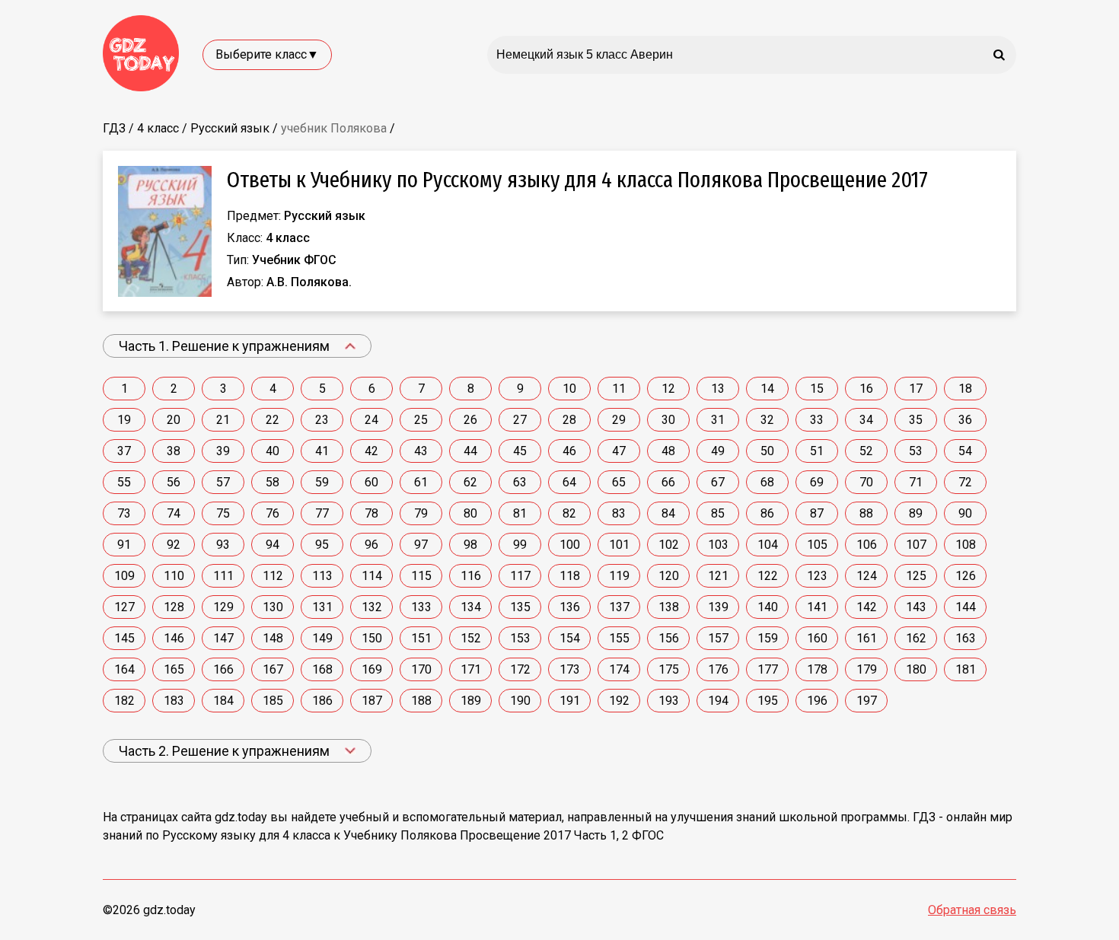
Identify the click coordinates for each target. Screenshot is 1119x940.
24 (371, 420)
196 (817, 700)
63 (520, 482)
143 (916, 607)
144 (965, 607)
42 (371, 451)
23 (322, 420)
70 (866, 482)
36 (965, 420)
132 (372, 607)
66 (668, 482)
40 (272, 451)
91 (124, 544)
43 (421, 451)
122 (767, 576)
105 (817, 544)
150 (372, 638)
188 (421, 700)
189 (471, 700)
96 (371, 544)
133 (421, 607)
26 (470, 420)
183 (174, 700)
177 (767, 669)
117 (520, 576)
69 (817, 482)
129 (223, 607)
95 (322, 544)
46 (569, 451)
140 (767, 607)
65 (619, 482)
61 (421, 482)
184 (223, 700)
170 (421, 669)
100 (570, 544)
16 (866, 388)
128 (174, 607)
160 (817, 638)
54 (965, 451)
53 (916, 451)
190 (520, 700)
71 (916, 482)
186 (322, 700)
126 (965, 576)
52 (866, 451)
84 (668, 513)
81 (520, 513)
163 (965, 638)
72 (965, 482)
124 (866, 576)
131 (322, 607)
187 (372, 700)
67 (718, 482)
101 (619, 544)
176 (718, 669)
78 (371, 513)
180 (916, 669)
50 (767, 451)
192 (619, 700)
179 (866, 669)
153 (520, 638)
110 (174, 576)
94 (272, 544)
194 (718, 700)
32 (767, 420)
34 (866, 420)
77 (322, 513)
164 (124, 669)
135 (520, 607)
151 (421, 638)
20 (173, 420)
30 (668, 420)
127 (124, 607)
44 (470, 451)
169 (372, 669)
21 (223, 420)
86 (767, 513)
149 (322, 638)
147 (223, 638)
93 (223, 544)
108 (965, 544)
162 (916, 638)
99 (520, 544)
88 (866, 513)
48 (668, 451)
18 (965, 388)
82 (569, 513)
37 (124, 451)
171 (471, 669)
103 (718, 544)
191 (570, 700)
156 (668, 638)
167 (273, 669)
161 (866, 638)
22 (272, 420)
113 (322, 576)
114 (372, 576)
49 (718, 451)
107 (916, 544)
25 (421, 420)
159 (767, 638)
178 (817, 669)
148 (273, 638)
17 (916, 388)
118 (570, 576)
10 (569, 388)
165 (174, 669)
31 (718, 420)
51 (817, 451)
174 (619, 669)
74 (173, 513)
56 (173, 482)
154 (570, 638)
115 (421, 576)
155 (619, 638)
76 (272, 513)
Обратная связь (972, 910)
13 (718, 388)
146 (174, 638)
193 (668, 700)
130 (273, 607)
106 (866, 544)
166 (223, 669)
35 (916, 420)
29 (619, 420)
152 (471, 638)
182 (124, 700)
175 (668, 669)
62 (470, 482)
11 (619, 388)
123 (817, 576)
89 (916, 513)
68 (767, 482)
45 (520, 451)
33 (817, 420)
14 (767, 388)
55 (124, 482)
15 (817, 388)
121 (718, 576)
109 (124, 576)
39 (223, 451)
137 (619, 607)
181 (965, 669)
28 (569, 420)
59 (322, 482)
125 (916, 576)
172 (520, 669)
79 (421, 513)
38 (173, 451)
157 (718, 638)
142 (866, 607)
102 (668, 544)
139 (718, 607)
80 (470, 513)
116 (471, 576)
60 (371, 482)
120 (668, 576)
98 (470, 544)
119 (619, 576)
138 (668, 607)
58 (272, 482)
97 (421, 544)
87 (817, 513)
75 (223, 513)
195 (767, 700)
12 (668, 388)
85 (718, 513)
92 (173, 544)
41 (322, 451)
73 (124, 513)
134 (471, 607)
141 (817, 607)
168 (322, 669)
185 (273, 700)
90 (965, 513)
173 (570, 669)
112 (273, 576)
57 (223, 482)
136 (570, 607)
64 (569, 482)
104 (767, 544)
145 (124, 638)
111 (223, 576)
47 (619, 451)
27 (520, 420)
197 (866, 700)
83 (619, 513)
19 (124, 420)
